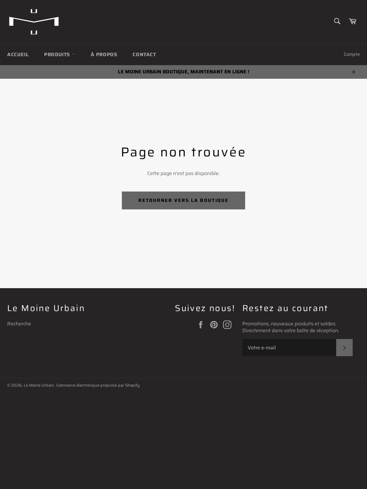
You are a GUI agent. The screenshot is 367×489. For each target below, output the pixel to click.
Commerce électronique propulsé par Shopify (98, 385)
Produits (58, 54)
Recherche (19, 324)
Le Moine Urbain (39, 385)
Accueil (18, 54)
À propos (104, 54)
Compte (352, 54)
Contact (144, 54)
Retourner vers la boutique (183, 200)
